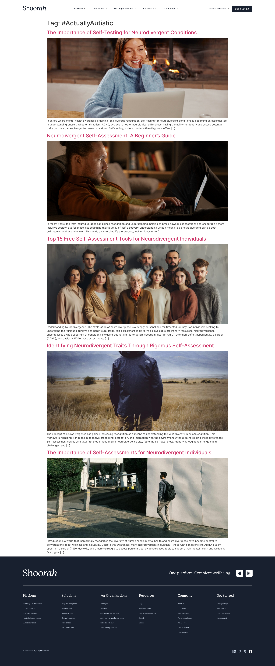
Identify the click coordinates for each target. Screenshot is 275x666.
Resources (148, 9)
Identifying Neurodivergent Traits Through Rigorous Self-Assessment (131, 345)
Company (170, 9)
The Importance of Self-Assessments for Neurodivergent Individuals (129, 452)
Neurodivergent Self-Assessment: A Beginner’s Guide (112, 135)
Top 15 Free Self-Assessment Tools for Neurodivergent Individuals (127, 239)
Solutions (99, 9)
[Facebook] (250, 651)
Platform (78, 9)
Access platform (217, 9)
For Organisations (123, 9)
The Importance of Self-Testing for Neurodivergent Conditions (122, 32)
